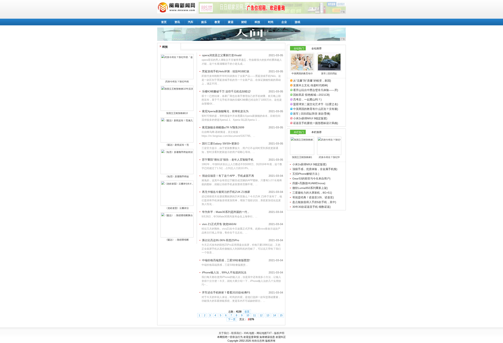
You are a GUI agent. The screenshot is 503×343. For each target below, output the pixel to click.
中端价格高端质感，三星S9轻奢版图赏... (225, 264)
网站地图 (262, 333)
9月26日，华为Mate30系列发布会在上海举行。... (229, 216)
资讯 (177, 22)
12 (261, 315)
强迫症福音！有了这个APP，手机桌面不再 (228, 175)
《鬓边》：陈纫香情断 (177, 239)
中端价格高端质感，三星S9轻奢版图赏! (226, 260)
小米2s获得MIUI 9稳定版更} (310, 118)
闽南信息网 (258, 340)
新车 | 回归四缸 (329, 73)
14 (274, 315)
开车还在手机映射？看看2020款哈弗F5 (226, 292)
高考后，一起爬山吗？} (307, 99)
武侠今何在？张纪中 (329, 157)
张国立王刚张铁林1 (302, 157)
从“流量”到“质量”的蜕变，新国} (312, 80)
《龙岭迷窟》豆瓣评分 (177, 208)
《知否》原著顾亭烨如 (177, 176)
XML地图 (249, 333)
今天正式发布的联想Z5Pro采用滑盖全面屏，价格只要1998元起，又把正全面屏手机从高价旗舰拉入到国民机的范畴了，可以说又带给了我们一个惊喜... (241, 248)
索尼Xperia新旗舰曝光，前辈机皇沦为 (225, 111)
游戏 (297, 22)
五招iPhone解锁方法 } (305, 173)
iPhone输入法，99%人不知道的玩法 (224, 272)
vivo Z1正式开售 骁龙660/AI (219, 224)
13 (267, 315)
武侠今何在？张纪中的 (177, 81)
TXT (269, 333)
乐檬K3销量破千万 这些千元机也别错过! (226, 91)
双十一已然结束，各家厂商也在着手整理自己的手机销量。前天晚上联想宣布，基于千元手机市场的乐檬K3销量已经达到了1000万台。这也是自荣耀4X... (242, 100)
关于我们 (224, 333)
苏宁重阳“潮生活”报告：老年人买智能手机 (227, 159)
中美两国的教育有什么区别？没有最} (315, 108)
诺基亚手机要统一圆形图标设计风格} (315, 123)
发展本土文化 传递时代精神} (310, 85)
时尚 (271, 22)
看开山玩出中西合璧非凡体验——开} (315, 90)
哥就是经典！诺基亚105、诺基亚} (313, 197)
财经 (244, 22)
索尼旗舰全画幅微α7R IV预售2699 (223, 127)
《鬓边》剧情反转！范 (177, 144)
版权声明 (279, 333)
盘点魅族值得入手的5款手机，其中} (314, 202)
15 (281, 315)
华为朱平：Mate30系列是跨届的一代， (226, 211)
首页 (164, 22)
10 (247, 315)
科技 (257, 22)
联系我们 (236, 333)
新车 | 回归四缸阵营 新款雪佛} (311, 113)
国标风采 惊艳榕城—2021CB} (311, 94)
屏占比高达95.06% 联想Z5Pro (220, 240)
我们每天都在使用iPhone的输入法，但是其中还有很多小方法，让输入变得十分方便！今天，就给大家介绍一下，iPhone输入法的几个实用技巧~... (241, 281)
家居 (230, 22)
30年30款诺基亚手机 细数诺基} (311, 206)
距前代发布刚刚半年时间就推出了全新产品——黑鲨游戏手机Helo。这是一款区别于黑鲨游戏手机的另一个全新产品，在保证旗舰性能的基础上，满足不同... (241, 79)
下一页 (232, 319)
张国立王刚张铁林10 (177, 113)
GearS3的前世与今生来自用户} (311, 178)
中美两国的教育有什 (302, 73)
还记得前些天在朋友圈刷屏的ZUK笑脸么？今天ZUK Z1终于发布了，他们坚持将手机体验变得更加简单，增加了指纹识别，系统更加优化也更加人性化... (242, 200)
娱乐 (204, 22)
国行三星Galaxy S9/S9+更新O (220, 143)
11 (254, 315)
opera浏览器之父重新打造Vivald (221, 55)
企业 (284, 22)
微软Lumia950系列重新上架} (310, 187)
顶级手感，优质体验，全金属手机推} (314, 169)
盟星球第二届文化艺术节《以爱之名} (315, 104)
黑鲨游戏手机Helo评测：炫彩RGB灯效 (225, 71)
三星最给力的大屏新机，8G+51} (312, 192)
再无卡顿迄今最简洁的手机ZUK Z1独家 (226, 191)
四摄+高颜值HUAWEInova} (308, 183)
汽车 (190, 22)
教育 (217, 22)
